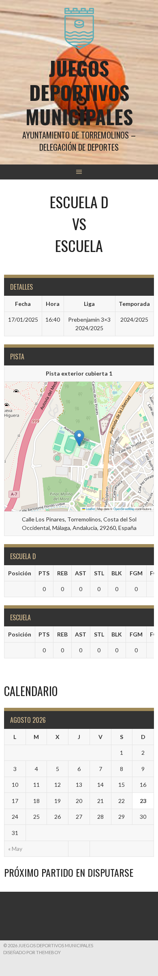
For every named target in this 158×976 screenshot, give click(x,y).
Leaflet (90, 508)
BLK (116, 573)
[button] (79, 438)
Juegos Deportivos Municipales (79, 92)
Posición (19, 573)
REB (62, 573)
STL (99, 573)
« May (15, 848)
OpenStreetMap (124, 508)
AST (80, 573)
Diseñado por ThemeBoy (32, 952)
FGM (136, 573)
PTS (43, 573)
